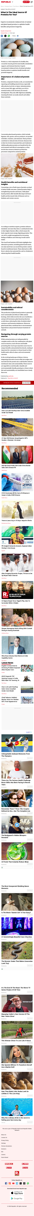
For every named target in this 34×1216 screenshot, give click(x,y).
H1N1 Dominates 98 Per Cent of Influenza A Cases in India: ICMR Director (15, 494)
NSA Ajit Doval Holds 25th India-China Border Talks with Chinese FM (16, 467)
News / (2, 6)
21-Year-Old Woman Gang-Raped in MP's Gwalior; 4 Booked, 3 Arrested (15, 439)
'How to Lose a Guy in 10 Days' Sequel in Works (17, 521)
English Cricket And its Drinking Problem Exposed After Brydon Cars (11, 668)
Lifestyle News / (9, 6)
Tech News (4, 660)
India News (4, 415)
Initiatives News (5, 633)
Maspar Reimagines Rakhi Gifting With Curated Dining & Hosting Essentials (17, 629)
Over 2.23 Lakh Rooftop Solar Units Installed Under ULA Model (16, 412)
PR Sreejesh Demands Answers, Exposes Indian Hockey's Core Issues (17, 547)
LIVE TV (27, 2)
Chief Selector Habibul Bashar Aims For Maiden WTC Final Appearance (10, 699)
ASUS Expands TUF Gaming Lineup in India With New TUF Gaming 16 (10, 678)
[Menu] (32, 2)
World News (4, 470)
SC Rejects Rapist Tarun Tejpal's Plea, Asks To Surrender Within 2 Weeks (16, 602)
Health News (4, 497)
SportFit (3, 550)
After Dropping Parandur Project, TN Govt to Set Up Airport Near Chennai (17, 574)
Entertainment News (6, 523)
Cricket (3, 672)
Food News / (16, 6)
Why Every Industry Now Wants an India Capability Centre (15, 657)
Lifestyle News (4, 33)
